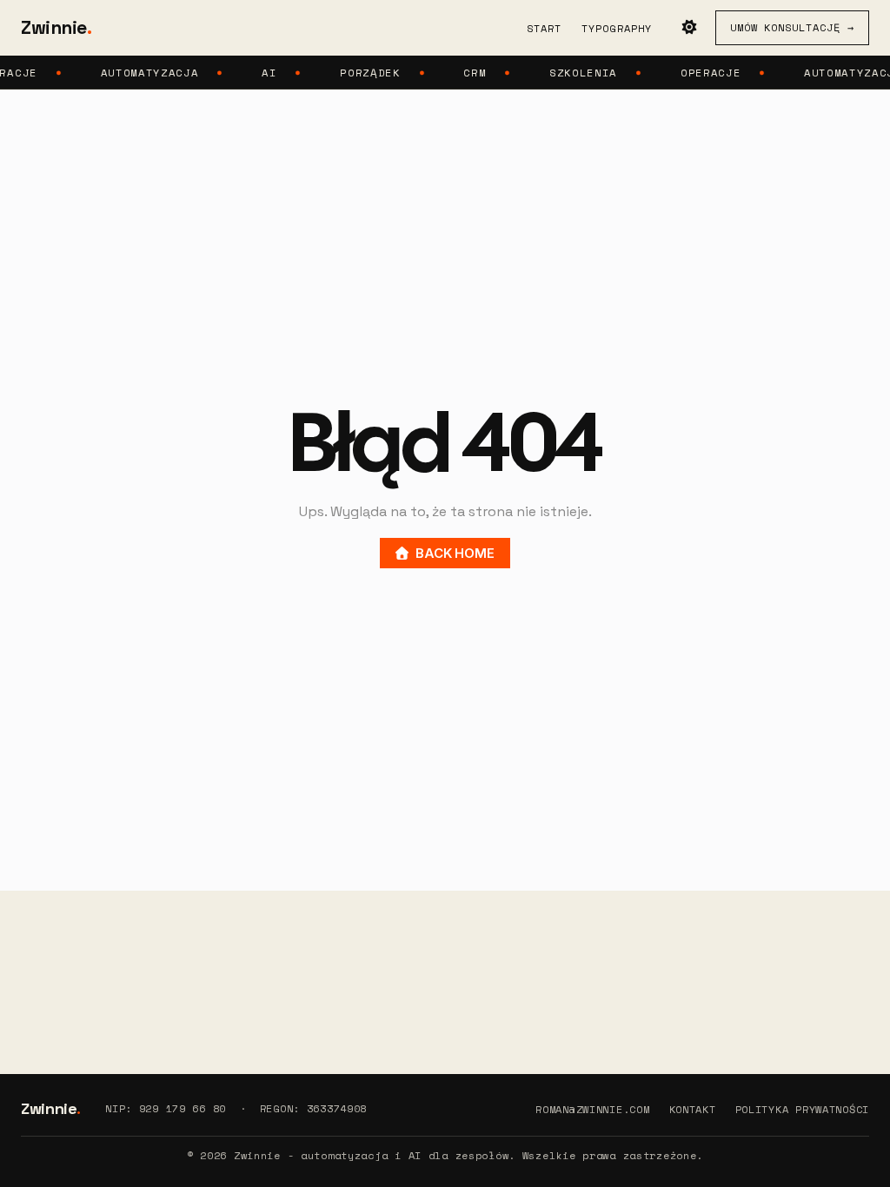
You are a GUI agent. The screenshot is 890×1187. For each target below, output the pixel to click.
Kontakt (692, 1109)
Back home (455, 553)
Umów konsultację (792, 27)
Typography (617, 28)
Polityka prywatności (802, 1109)
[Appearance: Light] (689, 27)
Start (544, 28)
